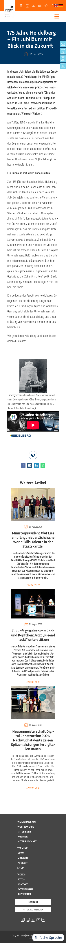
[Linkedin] (36, 465)
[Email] (29, 465)
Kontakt (33, 901)
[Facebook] (23, 465)
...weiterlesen (33, 585)
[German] (60, 5)
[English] (56, 5)
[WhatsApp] (43, 465)
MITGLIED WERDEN (33, 909)
